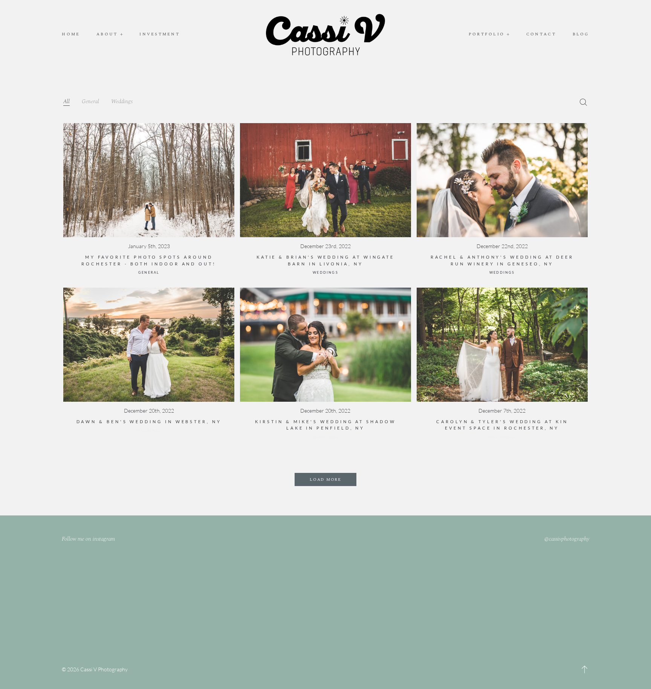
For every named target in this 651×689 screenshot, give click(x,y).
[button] (584, 669)
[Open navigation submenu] (121, 34)
